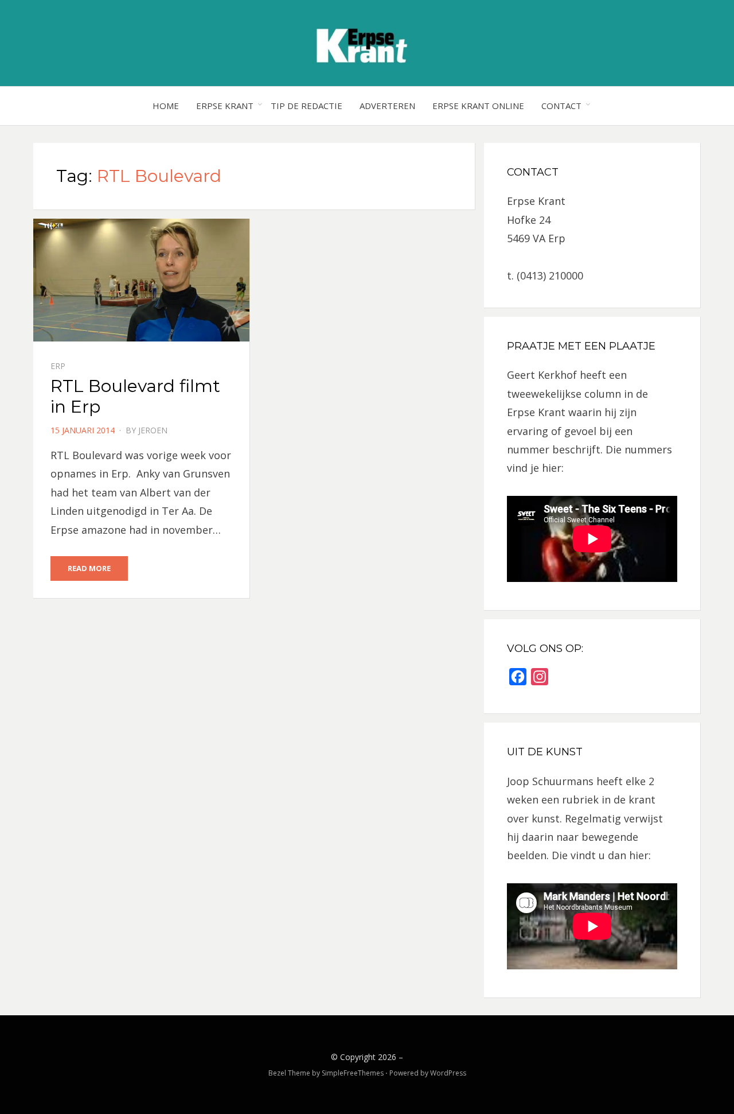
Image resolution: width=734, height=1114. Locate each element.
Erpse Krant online (478, 105)
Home (166, 105)
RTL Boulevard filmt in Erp (135, 396)
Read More (89, 568)
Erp (57, 365)
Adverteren (387, 105)
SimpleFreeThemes (353, 1073)
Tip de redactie (306, 105)
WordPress (448, 1073)
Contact (561, 105)
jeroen (152, 430)
